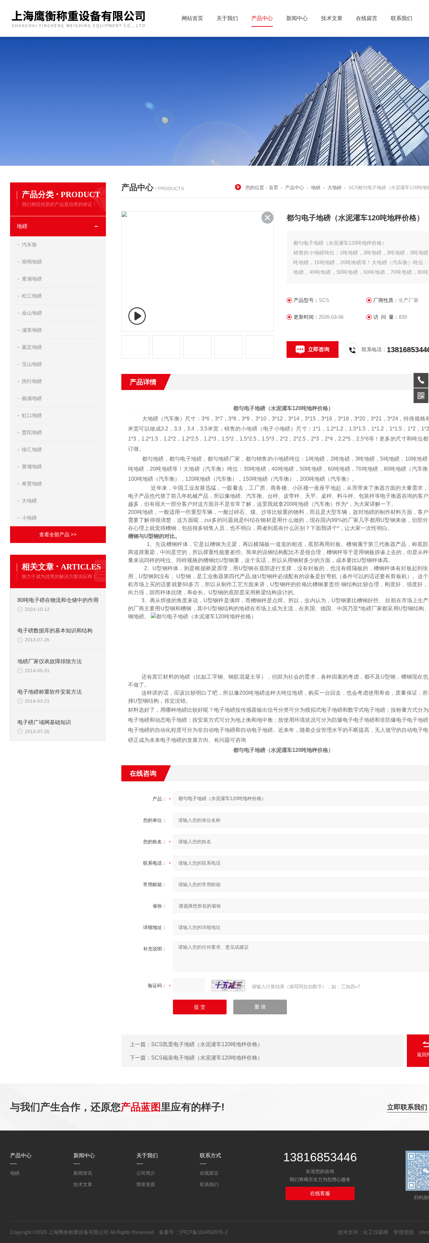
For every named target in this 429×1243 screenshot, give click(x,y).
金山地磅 (32, 313)
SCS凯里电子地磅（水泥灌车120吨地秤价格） (207, 1044)
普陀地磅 (32, 432)
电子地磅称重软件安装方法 (49, 692)
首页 (273, 187)
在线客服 (320, 1193)
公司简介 (145, 1173)
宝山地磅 (32, 364)
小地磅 (29, 518)
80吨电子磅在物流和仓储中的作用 (58, 600)
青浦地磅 (32, 279)
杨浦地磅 (32, 398)
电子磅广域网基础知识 (44, 722)
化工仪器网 (375, 1232)
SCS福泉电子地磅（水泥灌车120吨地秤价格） (207, 1058)
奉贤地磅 (32, 483)
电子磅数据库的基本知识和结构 (55, 630)
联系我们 (401, 18)
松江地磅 (32, 296)
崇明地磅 (32, 261)
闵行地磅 (32, 381)
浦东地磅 (32, 330)
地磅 (22, 226)
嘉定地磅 (32, 347)
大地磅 (29, 500)
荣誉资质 (145, 1184)
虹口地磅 (32, 415)
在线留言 (366, 18)
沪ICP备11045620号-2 (203, 1232)
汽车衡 (29, 244)
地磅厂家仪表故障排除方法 (49, 661)
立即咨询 (318, 349)
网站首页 (192, 18)
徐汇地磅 (32, 449)
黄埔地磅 (32, 466)
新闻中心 (297, 18)
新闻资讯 (82, 1173)
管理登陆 (403, 1232)
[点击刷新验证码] (228, 985)
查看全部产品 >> (58, 534)
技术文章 (332, 18)
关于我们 (227, 18)
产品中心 (262, 18)
